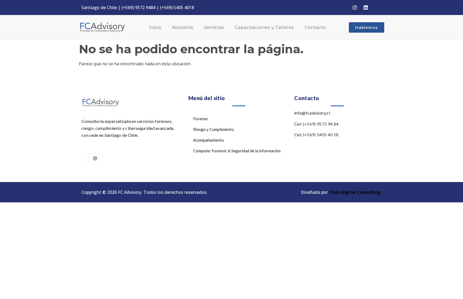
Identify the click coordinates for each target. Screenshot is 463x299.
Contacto (315, 27)
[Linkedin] (366, 7)
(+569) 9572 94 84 (320, 123)
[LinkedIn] (84, 158)
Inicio (155, 27)
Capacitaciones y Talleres (264, 27)
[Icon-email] (377, 7)
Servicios (214, 27)
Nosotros (182, 27)
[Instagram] (355, 7)
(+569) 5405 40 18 (320, 134)
